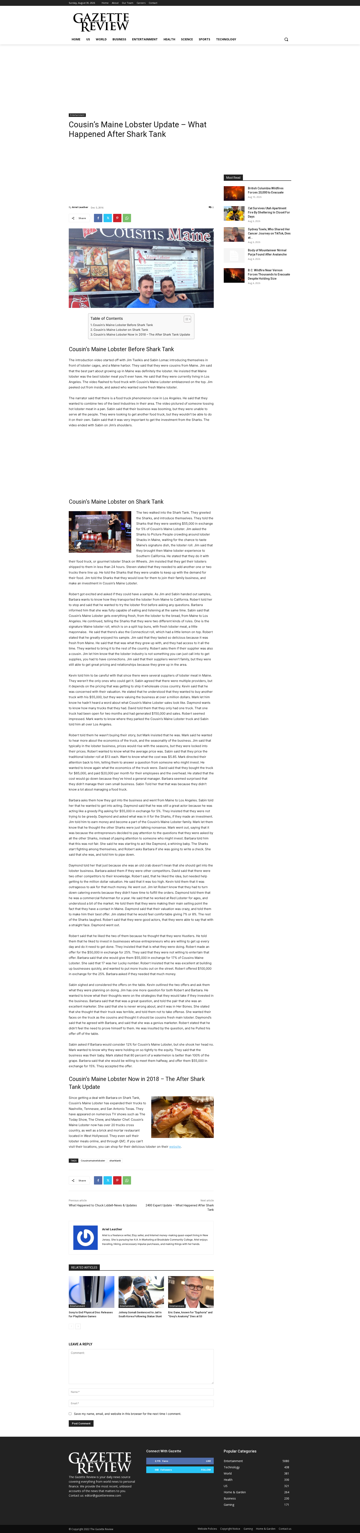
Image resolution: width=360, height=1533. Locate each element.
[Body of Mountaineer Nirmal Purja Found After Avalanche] (234, 255)
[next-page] (78, 1326)
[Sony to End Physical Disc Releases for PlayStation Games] (91, 1292)
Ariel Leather (80, 207)
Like (208, 1460)
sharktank (115, 1160)
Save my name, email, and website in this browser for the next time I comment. (127, 1413)
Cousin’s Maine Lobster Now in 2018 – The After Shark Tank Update (142, 334)
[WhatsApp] (127, 218)
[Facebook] (98, 218)
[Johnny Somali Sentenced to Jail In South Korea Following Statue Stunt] (141, 1292)
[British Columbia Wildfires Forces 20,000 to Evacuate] (234, 193)
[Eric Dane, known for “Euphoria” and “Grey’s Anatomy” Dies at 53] (191, 1292)
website (175, 1147)
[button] (286, 39)
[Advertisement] (180, 75)
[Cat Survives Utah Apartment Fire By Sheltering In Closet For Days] (234, 213)
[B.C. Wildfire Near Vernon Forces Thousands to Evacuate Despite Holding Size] (234, 275)
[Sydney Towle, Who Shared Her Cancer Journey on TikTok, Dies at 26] (234, 234)
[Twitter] (108, 218)
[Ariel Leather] (85, 1238)
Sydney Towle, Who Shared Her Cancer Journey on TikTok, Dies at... (269, 233)
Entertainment (77, 115)
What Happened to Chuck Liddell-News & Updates (103, 1205)
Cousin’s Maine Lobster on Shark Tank (121, 329)
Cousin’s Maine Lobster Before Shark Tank (123, 325)
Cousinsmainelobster (93, 1160)
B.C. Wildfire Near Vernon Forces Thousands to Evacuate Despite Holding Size (269, 274)
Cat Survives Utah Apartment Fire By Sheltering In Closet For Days (269, 212)
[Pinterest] (117, 218)
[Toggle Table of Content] (185, 319)
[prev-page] (71, 1326)
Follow (206, 1469)
